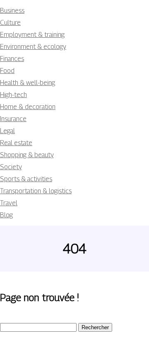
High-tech (13, 95)
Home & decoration (27, 107)
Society (11, 167)
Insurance (13, 119)
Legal (7, 131)
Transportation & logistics (36, 191)
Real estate (16, 143)
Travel (8, 203)
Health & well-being (27, 83)
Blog (6, 215)
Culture (10, 23)
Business (12, 11)
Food (7, 71)
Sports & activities (26, 179)
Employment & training (32, 35)
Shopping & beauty (27, 155)
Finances (12, 59)
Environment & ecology (33, 47)
